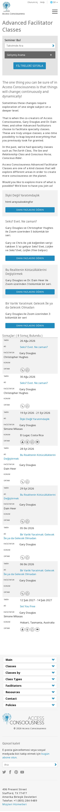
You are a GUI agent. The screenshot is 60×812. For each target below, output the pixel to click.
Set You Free (27, 606)
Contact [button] (11, 698)
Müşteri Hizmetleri (14, 804)
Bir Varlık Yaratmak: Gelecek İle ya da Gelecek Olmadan (29, 536)
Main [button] (9, 660)
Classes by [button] (13, 672)
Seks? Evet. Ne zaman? (34, 347)
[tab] (30, 659)
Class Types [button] (14, 679)
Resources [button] (13, 692)
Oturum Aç (33, 2)
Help (42, 2)
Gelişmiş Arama (16, 55)
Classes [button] (11, 666)
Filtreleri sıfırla (29, 66)
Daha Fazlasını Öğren (30, 209)
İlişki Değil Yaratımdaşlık (35, 419)
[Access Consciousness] (6, 6)
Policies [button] (11, 705)
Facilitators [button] (14, 685)
